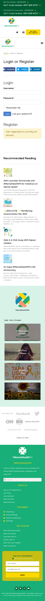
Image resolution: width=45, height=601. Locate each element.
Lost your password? (22, 113)
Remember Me (13, 107)
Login (7, 114)
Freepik (19, 595)
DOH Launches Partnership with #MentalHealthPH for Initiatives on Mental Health (20, 183)
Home (5, 53)
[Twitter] (20, 588)
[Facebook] (16, 588)
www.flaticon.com (34, 595)
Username (9, 88)
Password (9, 98)
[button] (23, 32)
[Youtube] (28, 588)
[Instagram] (24, 588)
